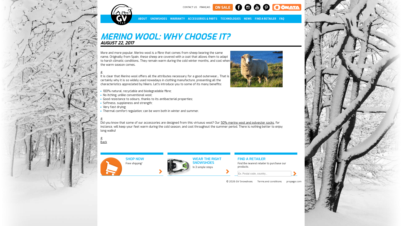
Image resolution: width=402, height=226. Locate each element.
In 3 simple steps (207, 163)
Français (205, 7)
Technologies (230, 19)
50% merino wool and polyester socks (247, 123)
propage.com (294, 181)
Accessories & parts (202, 19)
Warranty (177, 19)
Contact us (190, 7)
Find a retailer (265, 19)
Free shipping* (135, 161)
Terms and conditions (269, 181)
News (248, 19)
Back (103, 142)
